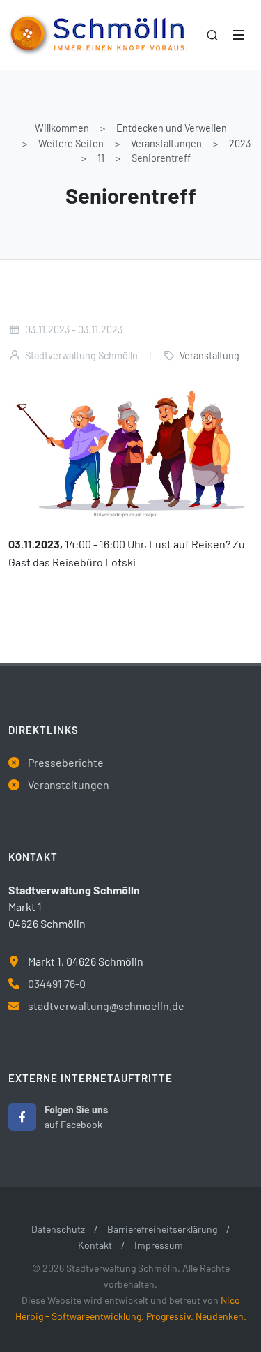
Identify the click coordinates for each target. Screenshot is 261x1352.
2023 (240, 143)
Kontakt (95, 1245)
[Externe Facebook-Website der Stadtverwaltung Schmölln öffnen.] (22, 1117)
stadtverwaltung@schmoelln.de (106, 1005)
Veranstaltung (209, 355)
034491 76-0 (57, 983)
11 (100, 158)
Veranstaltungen (166, 143)
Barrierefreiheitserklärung (162, 1229)
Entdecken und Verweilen (171, 128)
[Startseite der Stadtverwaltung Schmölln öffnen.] (97, 35)
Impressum (158, 1245)
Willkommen (62, 128)
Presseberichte (66, 762)
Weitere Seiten (71, 143)
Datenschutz (58, 1229)
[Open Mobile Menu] (238, 34)
